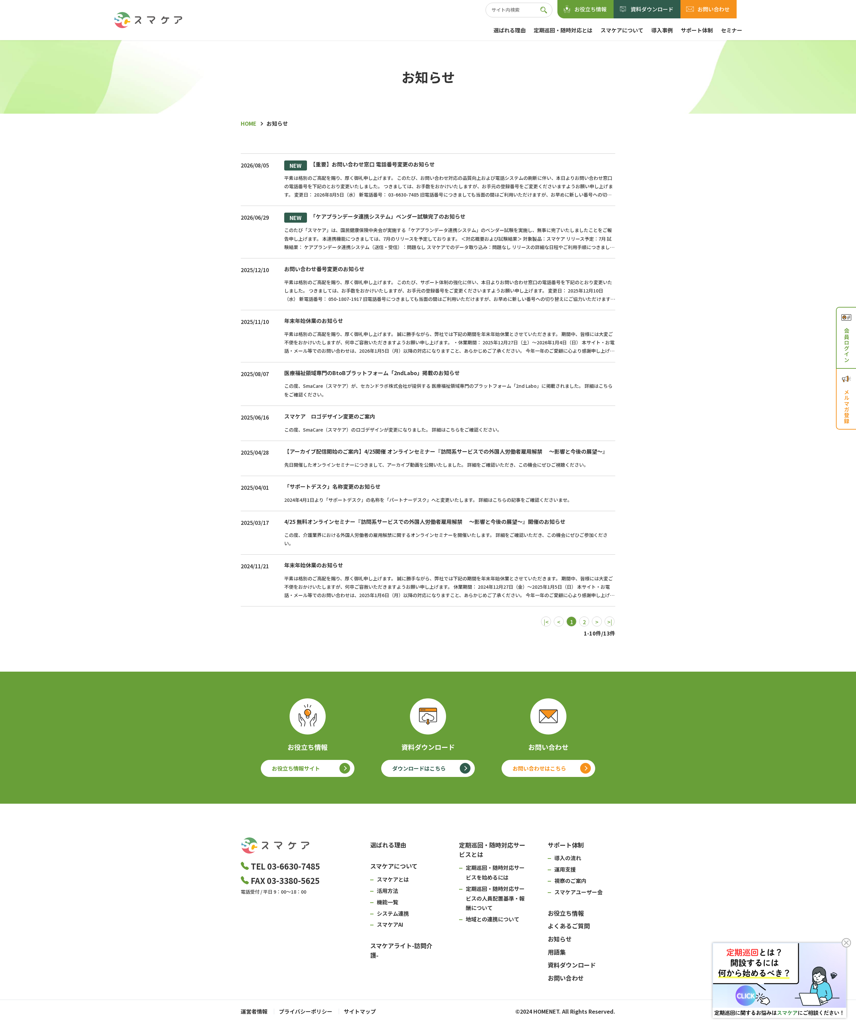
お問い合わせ (714, 9)
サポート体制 (697, 30)
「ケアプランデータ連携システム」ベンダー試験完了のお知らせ (377, 217)
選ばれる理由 (510, 30)
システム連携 (393, 913)
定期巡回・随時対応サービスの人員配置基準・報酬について (495, 898)
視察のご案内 (570, 881)
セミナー (731, 30)
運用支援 (565, 869)
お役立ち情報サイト (296, 768)
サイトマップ (360, 1011)
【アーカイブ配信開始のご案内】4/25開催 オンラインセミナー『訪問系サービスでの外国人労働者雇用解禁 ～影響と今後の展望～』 (446, 451)
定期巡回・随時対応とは (563, 30)
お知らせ (560, 938)
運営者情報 (254, 1011)
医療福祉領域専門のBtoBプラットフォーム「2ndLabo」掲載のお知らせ (372, 372)
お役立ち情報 (590, 9)
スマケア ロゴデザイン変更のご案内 (329, 416)
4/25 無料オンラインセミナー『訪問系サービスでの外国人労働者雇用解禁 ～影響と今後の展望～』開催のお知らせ (424, 521)
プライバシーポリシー (305, 1011)
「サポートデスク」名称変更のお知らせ (332, 486)
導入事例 (662, 30)
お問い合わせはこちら (539, 768)
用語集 (557, 951)
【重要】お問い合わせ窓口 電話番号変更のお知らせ (362, 164)
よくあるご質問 (569, 925)
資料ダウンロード (652, 9)
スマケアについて (622, 30)
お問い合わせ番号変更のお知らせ (324, 268)
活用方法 (387, 891)
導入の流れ (567, 858)
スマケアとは (393, 879)
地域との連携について (492, 919)
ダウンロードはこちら (419, 768)
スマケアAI (390, 924)
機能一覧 (387, 902)
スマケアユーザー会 (578, 892)
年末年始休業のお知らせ (313, 320)
